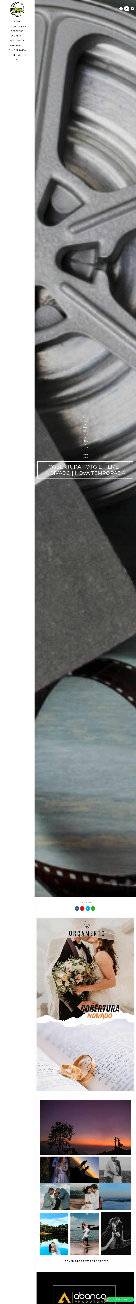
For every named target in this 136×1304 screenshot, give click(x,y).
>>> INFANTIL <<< (17, 55)
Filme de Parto (17, 50)
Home (17, 21)
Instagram (17, 36)
